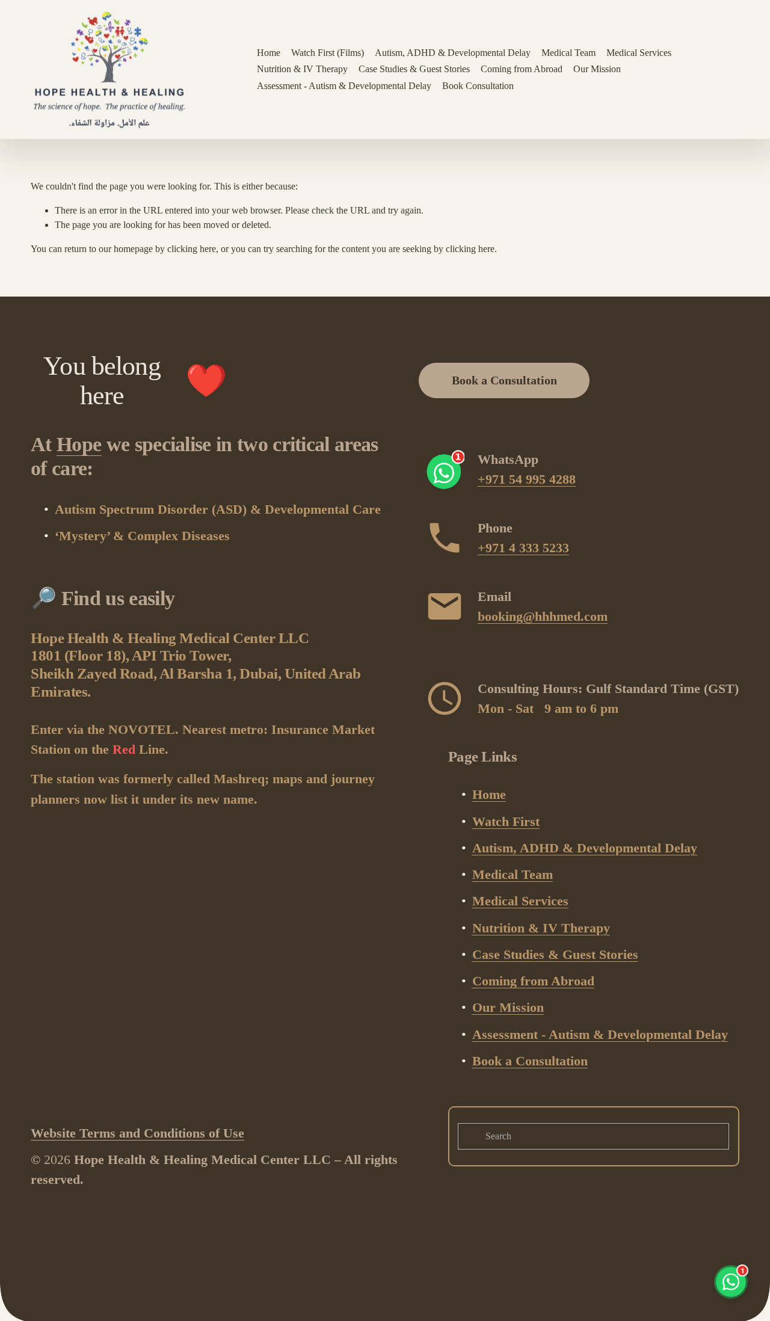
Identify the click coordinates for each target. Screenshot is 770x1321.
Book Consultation (478, 86)
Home (268, 53)
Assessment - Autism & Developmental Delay (344, 86)
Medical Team (568, 53)
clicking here (191, 249)
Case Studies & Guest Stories (414, 69)
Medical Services (638, 53)
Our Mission (597, 69)
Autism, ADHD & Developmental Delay (453, 53)
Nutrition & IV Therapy (302, 69)
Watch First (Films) (327, 53)
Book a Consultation (504, 380)
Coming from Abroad (521, 69)
